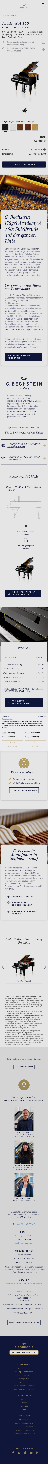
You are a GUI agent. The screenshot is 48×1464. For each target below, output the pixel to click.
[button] (5, 716)
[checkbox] (4, 733)
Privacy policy (41, 716)
